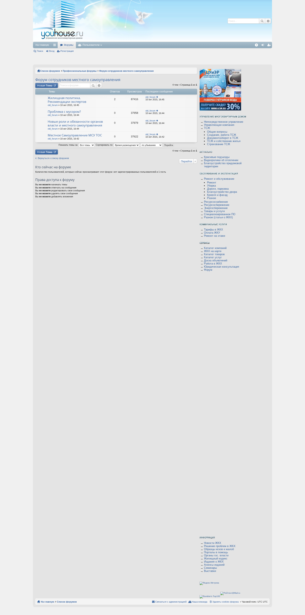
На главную (42, 45)
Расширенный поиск (268, 20)
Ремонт (211, 182)
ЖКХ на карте (212, 251)
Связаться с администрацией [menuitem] (171, 601)
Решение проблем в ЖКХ (219, 546)
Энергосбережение (216, 208)
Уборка (211, 185)
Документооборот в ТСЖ (222, 137)
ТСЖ (207, 128)
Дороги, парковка (218, 188)
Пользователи (91, 45)
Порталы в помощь (216, 552)
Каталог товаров (214, 254)
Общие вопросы (217, 131)
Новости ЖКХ (212, 543)
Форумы (68, 45)
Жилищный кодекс (215, 558)
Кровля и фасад (217, 195)
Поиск (262, 20)
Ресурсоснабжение (216, 201)
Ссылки (55, 46)
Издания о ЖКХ (214, 561)
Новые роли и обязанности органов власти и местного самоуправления (75, 123)
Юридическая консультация (221, 266)
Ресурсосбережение (216, 204)
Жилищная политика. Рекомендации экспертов (67, 100)
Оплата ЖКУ (212, 232)
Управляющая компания (219, 124)
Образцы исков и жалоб (219, 549)
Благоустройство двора (222, 191)
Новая (44, 85)
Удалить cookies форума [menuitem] (225, 601)
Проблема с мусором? (64, 112)
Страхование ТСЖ (218, 144)
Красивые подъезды (216, 157)
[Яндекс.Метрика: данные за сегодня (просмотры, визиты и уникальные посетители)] (209, 583)
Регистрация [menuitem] (269, 46)
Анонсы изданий (214, 564)
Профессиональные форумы (79, 71)
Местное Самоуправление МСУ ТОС (75, 135)
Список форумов (50, 71)
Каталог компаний (215, 248)
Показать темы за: (69, 145)
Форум (208, 269)
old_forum (53, 105)
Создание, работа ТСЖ (221, 134)
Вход (51, 51)
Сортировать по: (105, 145)
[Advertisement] (160, 21)
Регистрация (67, 51)
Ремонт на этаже (214, 235)
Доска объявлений (215, 260)
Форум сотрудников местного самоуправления (126, 71)
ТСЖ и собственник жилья (223, 141)
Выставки (210, 571)
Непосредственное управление (223, 121)
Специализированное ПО (219, 214)
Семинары (210, 567)
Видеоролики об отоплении (221, 160)
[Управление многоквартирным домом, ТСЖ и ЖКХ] (93, 41)
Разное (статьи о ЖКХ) (218, 217)
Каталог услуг (213, 257)
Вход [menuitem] (263, 46)
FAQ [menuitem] (258, 46)
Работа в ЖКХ (213, 263)
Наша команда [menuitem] (199, 601)
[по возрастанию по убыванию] (151, 145)
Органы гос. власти (216, 555)
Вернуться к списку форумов (53, 158)
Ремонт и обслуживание (219, 178)
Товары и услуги (214, 211)
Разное (211, 198)
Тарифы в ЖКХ (213, 229)
